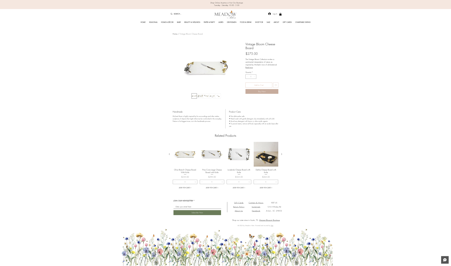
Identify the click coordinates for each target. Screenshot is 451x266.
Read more (249, 67)
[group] (225, 166)
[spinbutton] (251, 77)
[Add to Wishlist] (275, 85)
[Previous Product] (169, 154)
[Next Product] (281, 154)
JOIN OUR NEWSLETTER (183, 201)
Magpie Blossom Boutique (269, 220)
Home (175, 34)
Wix (272, 226)
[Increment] (254, 77)
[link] (280, 14)
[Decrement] (247, 77)
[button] (153, 22)
